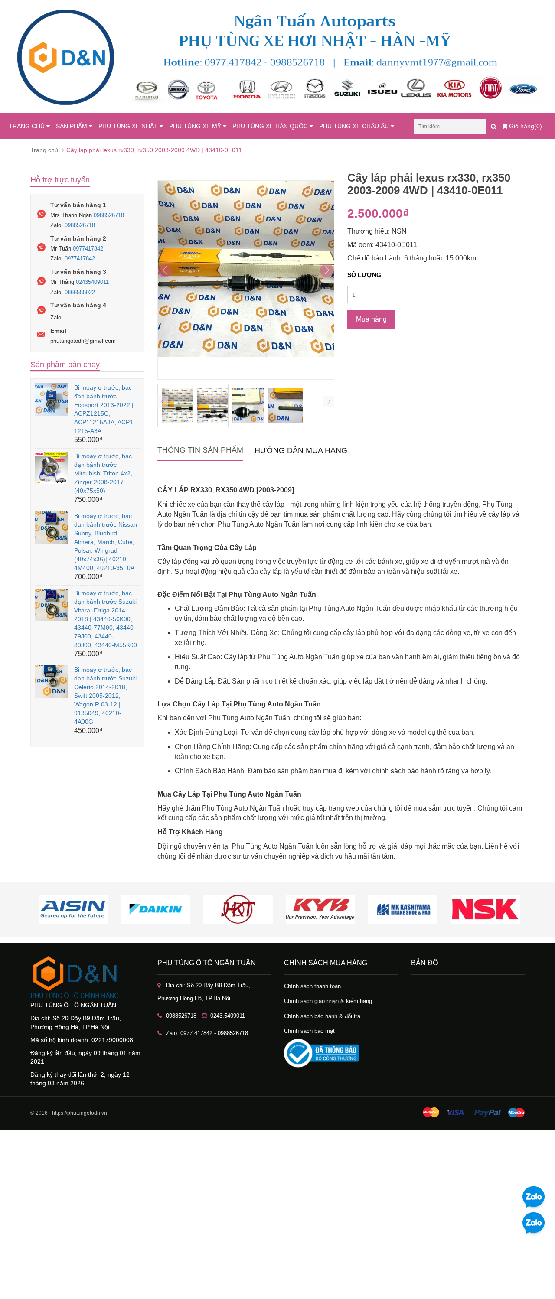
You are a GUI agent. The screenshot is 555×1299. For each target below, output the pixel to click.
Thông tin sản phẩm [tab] (200, 450)
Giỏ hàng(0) (524, 126)
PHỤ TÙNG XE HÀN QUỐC (271, 126)
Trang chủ (44, 150)
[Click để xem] (246, 280)
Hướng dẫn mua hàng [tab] (301, 450)
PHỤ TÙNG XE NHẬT (129, 126)
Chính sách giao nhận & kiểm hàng (328, 1001)
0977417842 (88, 248)
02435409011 (92, 282)
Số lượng (364, 274)
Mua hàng (371, 319)
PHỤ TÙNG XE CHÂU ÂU (355, 126)
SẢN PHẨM (72, 126)
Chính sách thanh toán (312, 986)
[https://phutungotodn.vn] (87, 977)
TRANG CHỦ (27, 126)
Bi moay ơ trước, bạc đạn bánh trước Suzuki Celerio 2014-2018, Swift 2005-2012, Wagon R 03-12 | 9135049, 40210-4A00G (105, 695)
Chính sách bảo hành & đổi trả (322, 1016)
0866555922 (80, 292)
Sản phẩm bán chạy (65, 364)
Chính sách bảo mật (309, 1031)
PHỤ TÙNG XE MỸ (196, 126)
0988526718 (109, 215)
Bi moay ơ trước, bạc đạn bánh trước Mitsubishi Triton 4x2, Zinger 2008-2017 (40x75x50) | (103, 473)
